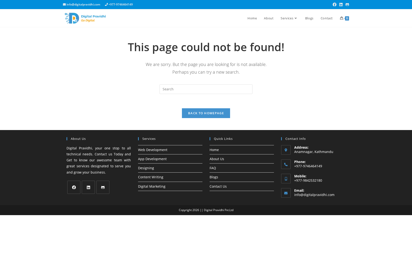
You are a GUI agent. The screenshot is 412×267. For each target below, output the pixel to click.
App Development (152, 159)
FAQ (213, 168)
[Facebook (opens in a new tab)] (334, 4)
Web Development (152, 149)
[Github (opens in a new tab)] (346, 4)
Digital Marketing (151, 186)
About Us (217, 159)
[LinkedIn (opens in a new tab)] (341, 4)
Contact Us (218, 186)
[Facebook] (73, 187)
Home (214, 149)
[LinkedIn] (88, 187)
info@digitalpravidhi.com (314, 194)
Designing (146, 168)
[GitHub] (102, 187)
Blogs (214, 177)
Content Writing (150, 177)
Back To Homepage (206, 113)
